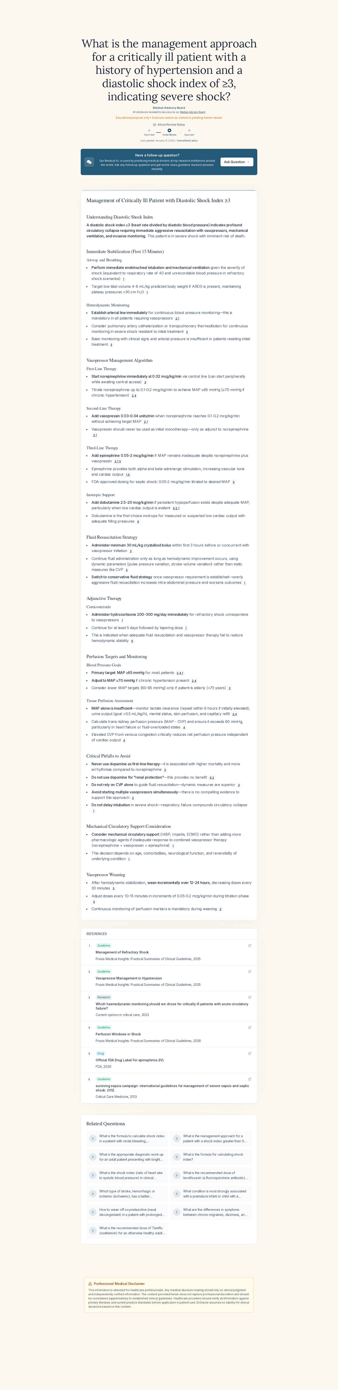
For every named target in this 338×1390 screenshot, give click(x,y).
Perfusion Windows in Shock (118, 1034)
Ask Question (234, 162)
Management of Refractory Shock (122, 952)
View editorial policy (187, 140)
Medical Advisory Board (169, 107)
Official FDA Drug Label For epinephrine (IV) (130, 1060)
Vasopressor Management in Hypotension (129, 978)
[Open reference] (250, 945)
